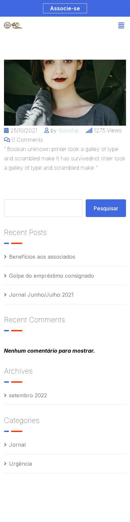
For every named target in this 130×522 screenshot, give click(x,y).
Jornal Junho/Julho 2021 (41, 294)
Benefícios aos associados (42, 256)
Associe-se (65, 8)
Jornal (17, 444)
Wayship (68, 130)
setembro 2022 (28, 395)
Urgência (20, 463)
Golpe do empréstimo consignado (51, 275)
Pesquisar (106, 208)
